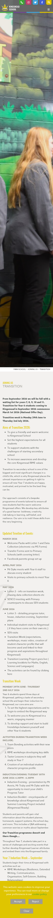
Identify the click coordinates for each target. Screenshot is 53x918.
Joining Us (33, 369)
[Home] (10, 7)
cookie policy (39, 894)
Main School (20, 369)
